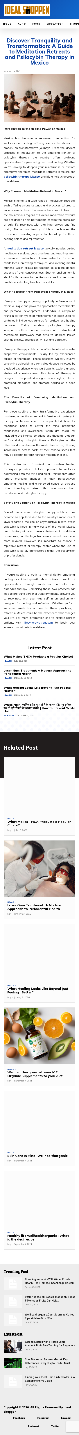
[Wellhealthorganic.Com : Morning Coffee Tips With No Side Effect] (13, 1319)
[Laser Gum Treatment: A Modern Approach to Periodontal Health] (39, 868)
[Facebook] (8, 1418)
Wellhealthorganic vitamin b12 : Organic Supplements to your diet (35, 1074)
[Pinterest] (22, 1426)
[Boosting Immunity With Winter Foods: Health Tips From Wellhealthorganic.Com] (13, 1283)
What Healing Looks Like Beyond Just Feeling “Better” (37, 689)
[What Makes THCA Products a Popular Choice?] (39, 785)
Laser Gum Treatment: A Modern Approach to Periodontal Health (37, 672)
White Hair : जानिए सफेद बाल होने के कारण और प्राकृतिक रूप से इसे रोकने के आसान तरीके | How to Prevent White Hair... (39, 708)
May (9, 830)
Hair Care (9, 715)
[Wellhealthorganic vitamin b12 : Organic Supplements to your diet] (39, 1036)
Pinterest (33, 1426)
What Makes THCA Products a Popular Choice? (38, 656)
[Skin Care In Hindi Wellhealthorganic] (39, 1119)
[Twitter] (45, 1426)
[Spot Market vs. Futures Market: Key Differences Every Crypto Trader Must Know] (13, 1363)
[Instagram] (31, 1418)
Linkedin (66, 1417)
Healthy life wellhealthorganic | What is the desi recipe (38, 1237)
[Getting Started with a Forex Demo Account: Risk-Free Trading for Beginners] (13, 1346)
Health (8, 661)
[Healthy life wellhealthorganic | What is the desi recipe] (39, 1199)
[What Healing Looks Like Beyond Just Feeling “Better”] (39, 952)
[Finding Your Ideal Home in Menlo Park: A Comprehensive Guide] (13, 1381)
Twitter (55, 1426)
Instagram (43, 1417)
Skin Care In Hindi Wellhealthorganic (37, 1156)
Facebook (19, 1417)
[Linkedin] (56, 1418)
